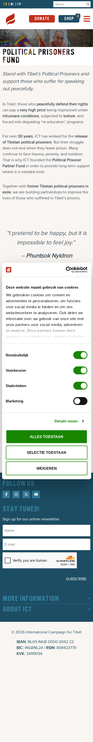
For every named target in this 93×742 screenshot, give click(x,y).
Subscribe (76, 579)
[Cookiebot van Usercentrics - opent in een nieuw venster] (66, 270)
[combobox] (69, 4)
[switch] (80, 370)
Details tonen (66, 421)
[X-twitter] (26, 494)
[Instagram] (16, 494)
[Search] (88, 4)
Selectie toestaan (46, 452)
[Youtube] (36, 494)
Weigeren (46, 468)
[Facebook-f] (6, 494)
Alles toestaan (46, 436)
